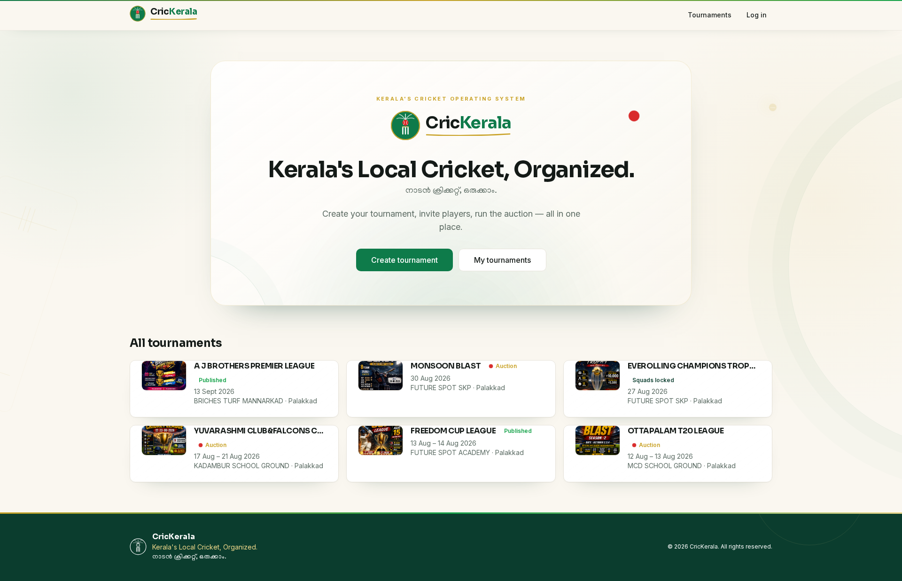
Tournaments (709, 15)
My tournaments (502, 260)
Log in (756, 15)
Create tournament (404, 260)
